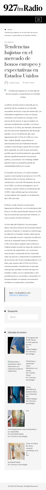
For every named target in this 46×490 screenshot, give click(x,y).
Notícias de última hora (18, 295)
